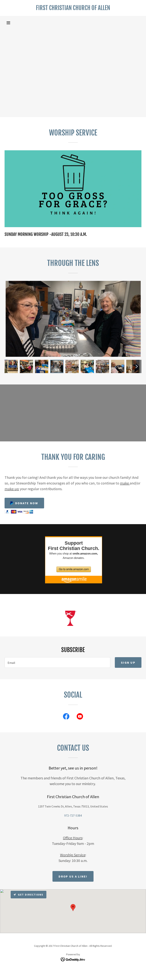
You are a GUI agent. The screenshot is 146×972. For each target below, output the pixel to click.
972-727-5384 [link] (73, 815)
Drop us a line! (73, 876)
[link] (73, 9)
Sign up (128, 662)
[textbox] (57, 662)
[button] (8, 23)
